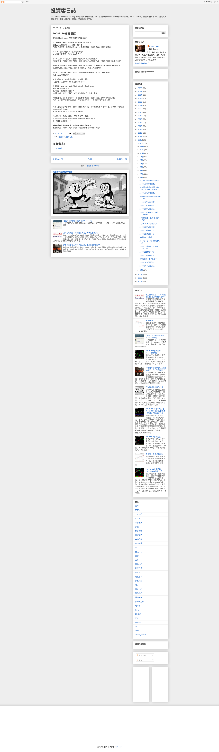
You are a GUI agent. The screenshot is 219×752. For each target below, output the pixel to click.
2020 (140, 109)
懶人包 (137, 610)
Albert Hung (154, 46)
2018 (140, 116)
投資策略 (138, 535)
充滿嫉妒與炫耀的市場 (62, 172)
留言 (140, 660)
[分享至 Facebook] (81, 133)
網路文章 (138, 581)
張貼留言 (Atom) (93, 166)
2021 (140, 105)
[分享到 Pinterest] (84, 133)
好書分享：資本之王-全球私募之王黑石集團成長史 (81, 245)
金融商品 (138, 539)
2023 (140, 98)
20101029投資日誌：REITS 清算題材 (154, 352)
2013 (140, 133)
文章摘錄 (138, 514)
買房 (137, 556)
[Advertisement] (173, 684)
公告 (137, 506)
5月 (141, 171)
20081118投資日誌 (147, 230)
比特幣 (137, 519)
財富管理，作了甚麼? (148, 259)
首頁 (90, 159)
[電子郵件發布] (69, 133)
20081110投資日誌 (147, 255)
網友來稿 (138, 577)
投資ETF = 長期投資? (148, 224)
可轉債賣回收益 (146, 237)
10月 (142, 153)
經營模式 (138, 568)
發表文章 (142, 655)
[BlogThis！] (76, 133)
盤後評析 (62, 137)
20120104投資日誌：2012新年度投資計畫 (154, 470)
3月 (141, 177)
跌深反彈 (149, 320)
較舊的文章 (122, 159)
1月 (141, 270)
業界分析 (138, 564)
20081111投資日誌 (147, 252)
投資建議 (138, 531)
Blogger (119, 747)
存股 (137, 527)
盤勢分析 (69, 137)
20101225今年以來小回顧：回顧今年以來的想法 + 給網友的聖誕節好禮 (155, 411)
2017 (140, 119)
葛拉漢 (137, 572)
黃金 (137, 560)
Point (137, 631)
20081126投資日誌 (147, 205)
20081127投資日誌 (147, 202)
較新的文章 (58, 159)
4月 (141, 174)
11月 (142, 150)
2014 (140, 129)
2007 (140, 281)
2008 (140, 278)
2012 (140, 136)
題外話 (137, 606)
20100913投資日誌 (153, 437)
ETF (137, 618)
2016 (140, 123)
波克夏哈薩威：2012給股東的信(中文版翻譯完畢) (81, 233)
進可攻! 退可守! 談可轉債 (149, 181)
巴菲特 (137, 510)
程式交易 (138, 552)
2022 (140, 102)
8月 (141, 160)
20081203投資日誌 (147, 184)
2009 (140, 274)
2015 (140, 126)
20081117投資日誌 (147, 234)
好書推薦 (138, 523)
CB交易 (138, 614)
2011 (140, 140)
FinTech (138, 622)
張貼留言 (59, 148)
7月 (141, 164)
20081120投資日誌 (147, 227)
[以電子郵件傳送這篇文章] (74, 133)
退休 (137, 548)
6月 (141, 167)
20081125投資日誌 (147, 209)
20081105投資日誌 (147, 262)
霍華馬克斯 (139, 602)
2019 (140, 112)
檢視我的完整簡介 (142, 63)
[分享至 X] (79, 133)
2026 (140, 88)
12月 (142, 146)
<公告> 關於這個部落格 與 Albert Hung (77, 221)
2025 (140, 92)
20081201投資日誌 (147, 193)
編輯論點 (138, 597)
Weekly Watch (140, 635)
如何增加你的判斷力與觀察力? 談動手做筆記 (149, 188)
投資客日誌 (63, 10)
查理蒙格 (138, 543)
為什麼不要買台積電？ (154, 454)
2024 (140, 95)
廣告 (137, 585)
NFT (137, 626)
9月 (141, 157)
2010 (140, 143)
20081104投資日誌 (147, 266)
